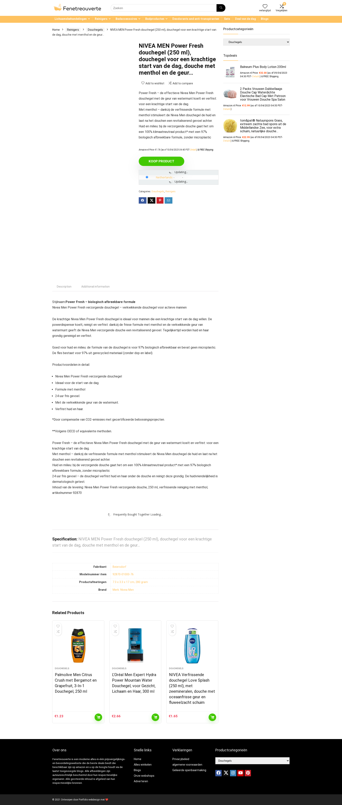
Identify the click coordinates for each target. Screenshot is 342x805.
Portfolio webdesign (89, 799)
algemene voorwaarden (187, 764)
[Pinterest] (248, 773)
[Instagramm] (233, 773)
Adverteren (141, 781)
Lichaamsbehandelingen (71, 18)
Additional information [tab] (95, 286)
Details (193, 149)
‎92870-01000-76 (123, 574)
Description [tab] (64, 286)
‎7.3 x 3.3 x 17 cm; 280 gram (130, 582)
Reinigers (101, 18)
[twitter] (226, 773)
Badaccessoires (126, 18)
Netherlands (164, 177)
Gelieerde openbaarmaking (189, 770)
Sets (227, 18)
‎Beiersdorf (119, 567)
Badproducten (154, 18)
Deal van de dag (245, 18)
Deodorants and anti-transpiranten (195, 18)
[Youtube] (240, 773)
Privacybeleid (180, 759)
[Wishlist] (265, 7)
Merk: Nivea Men (123, 590)
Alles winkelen (143, 764)
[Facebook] (218, 773)
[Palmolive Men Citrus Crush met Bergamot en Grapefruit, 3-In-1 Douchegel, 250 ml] (78, 646)
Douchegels (95, 29)
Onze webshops (144, 775)
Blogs (265, 18)
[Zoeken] (221, 8)
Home (56, 29)
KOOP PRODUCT (161, 161)
